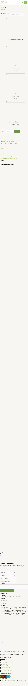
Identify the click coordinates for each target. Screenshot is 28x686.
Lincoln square (19, 608)
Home (2, 7)
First (14, 572)
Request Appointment (7, 590)
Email (1, 578)
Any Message (3, 583)
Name (1, 570)
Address (3, 595)
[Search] (17, 131)
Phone (2, 581)
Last (14, 575)
